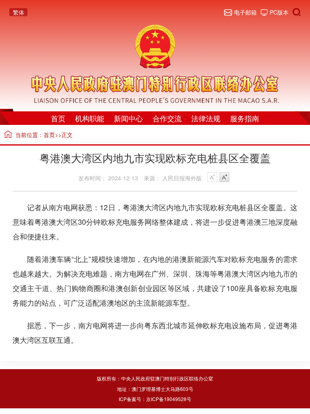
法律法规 (205, 118)
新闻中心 (128, 118)
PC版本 (279, 12)
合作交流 (167, 118)
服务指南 (244, 118)
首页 (58, 118)
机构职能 (89, 118)
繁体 (18, 12)
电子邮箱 (245, 12)
